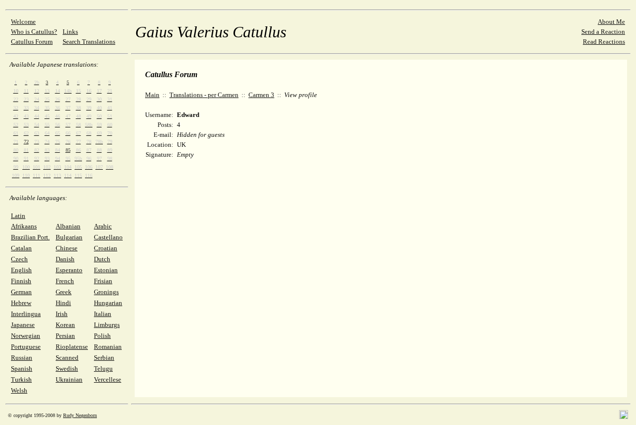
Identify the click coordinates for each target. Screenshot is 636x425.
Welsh (19, 390)
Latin (18, 215)
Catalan (21, 248)
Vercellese (107, 379)
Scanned (67, 357)
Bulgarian (69, 237)
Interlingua (26, 314)
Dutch (102, 259)
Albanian (68, 226)
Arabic (103, 226)
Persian (65, 335)
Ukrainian (69, 379)
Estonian (106, 270)
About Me (611, 21)
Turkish (21, 379)
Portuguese (26, 346)
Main (152, 95)
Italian (102, 314)
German (21, 292)
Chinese (67, 248)
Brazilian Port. (30, 237)
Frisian (103, 281)
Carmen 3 (261, 95)
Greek (64, 292)
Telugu (103, 368)
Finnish (21, 281)
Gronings (106, 292)
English (21, 270)
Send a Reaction (603, 31)
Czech (19, 259)
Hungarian (108, 303)
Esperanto (69, 270)
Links (70, 31)
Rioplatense (72, 346)
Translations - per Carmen (203, 95)
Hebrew (21, 303)
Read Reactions (604, 41)
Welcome (23, 21)
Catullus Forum (32, 41)
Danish (65, 259)
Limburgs (107, 324)
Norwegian (25, 335)
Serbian (104, 357)
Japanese (23, 324)
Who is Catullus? (34, 31)
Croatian (105, 248)
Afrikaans (24, 226)
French (65, 281)
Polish (102, 335)
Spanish (21, 368)
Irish (62, 314)
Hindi (63, 303)
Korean (65, 324)
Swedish (67, 368)
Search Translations (89, 41)
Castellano (108, 237)
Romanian (108, 346)
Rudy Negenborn (80, 415)
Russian (21, 357)
